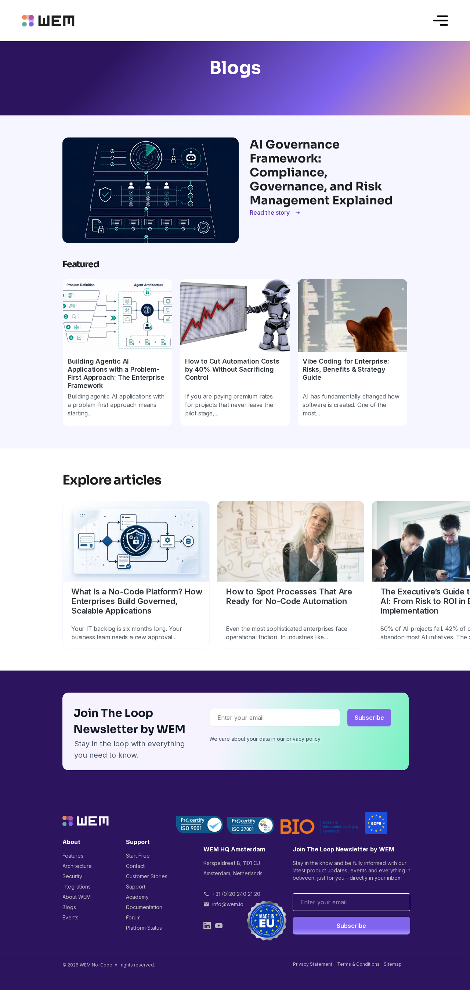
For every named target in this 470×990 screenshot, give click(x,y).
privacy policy (303, 739)
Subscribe (369, 717)
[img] (48, 20)
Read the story (270, 212)
